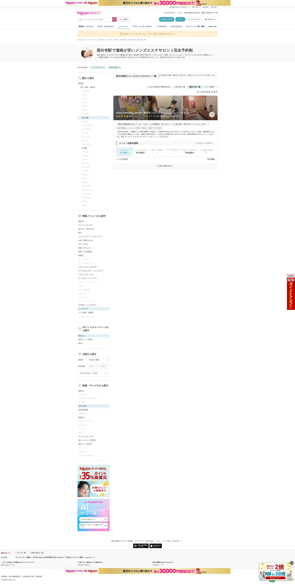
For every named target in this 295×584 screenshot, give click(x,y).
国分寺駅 (123, 40)
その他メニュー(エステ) (87, 305)
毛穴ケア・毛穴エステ (86, 229)
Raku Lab (212, 26)
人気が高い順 (179, 87)
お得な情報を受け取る (192, 13)
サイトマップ (139, 541)
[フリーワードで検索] (114, 19)
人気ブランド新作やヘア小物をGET (90, 562)
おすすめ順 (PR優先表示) (159, 87)
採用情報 (39, 576)
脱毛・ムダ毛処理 (85, 252)
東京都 (101, 40)
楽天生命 (206, 7)
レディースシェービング (87, 267)
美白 (80, 233)
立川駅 (84, 148)
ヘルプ (179, 13)
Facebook (175, 541)
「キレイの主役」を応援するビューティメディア (17, 562)
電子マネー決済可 (85, 444)
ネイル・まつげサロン (106, 26)
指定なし (81, 221)
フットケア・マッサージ (87, 278)
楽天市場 (213, 7)
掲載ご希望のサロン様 (209, 13)
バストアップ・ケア (85, 274)
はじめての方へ (169, 13)
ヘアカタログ (161, 26)
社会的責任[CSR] (28, 576)
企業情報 (4, 576)
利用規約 (130, 541)
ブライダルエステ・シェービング (90, 271)
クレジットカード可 (85, 436)
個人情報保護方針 (15, 576)
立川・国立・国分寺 (111, 40)
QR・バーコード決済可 (87, 440)
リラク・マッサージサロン (142, 26)
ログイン (180, 19)
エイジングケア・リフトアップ (90, 236)
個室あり (81, 417)
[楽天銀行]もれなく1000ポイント (180, 7)
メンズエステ (92, 40)
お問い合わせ (149, 541)
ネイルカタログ (176, 26)
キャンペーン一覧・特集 (195, 26)
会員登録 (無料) (167, 19)
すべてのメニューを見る (203, 143)
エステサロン (123, 26)
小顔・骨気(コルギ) (85, 240)
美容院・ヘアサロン (86, 26)
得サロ (80, 343)
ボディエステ (83, 244)
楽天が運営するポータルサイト (163, 562)
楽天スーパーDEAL (85, 339)
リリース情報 (166, 541)
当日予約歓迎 (83, 410)
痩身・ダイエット (85, 248)
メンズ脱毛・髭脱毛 (85, 312)
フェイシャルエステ (85, 225)
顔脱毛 (80, 255)
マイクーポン (195, 19)
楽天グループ (196, 7)
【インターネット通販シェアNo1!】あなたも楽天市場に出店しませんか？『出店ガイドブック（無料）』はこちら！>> (55, 557)
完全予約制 (131, 40)
